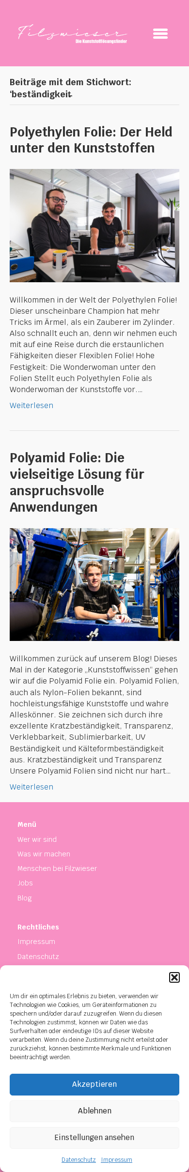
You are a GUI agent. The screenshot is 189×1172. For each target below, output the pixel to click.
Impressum (116, 1160)
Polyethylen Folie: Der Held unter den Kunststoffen (91, 140)
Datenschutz (79, 1160)
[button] (174, 977)
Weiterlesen (31, 405)
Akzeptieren (94, 1084)
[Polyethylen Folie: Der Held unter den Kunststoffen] (94, 225)
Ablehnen (94, 1110)
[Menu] (160, 33)
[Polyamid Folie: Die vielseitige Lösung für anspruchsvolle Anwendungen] (94, 584)
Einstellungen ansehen (94, 1137)
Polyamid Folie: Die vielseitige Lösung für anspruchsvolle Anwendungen (77, 482)
